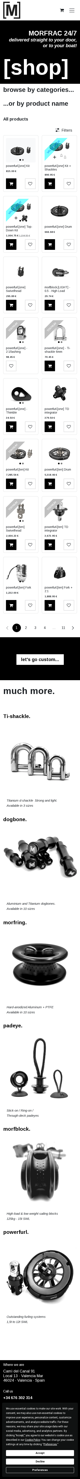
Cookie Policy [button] (32, 1439)
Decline (40, 1461)
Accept (40, 1453)
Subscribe (22, 761)
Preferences (40, 1470)
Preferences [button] (50, 1444)
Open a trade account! (58, 772)
